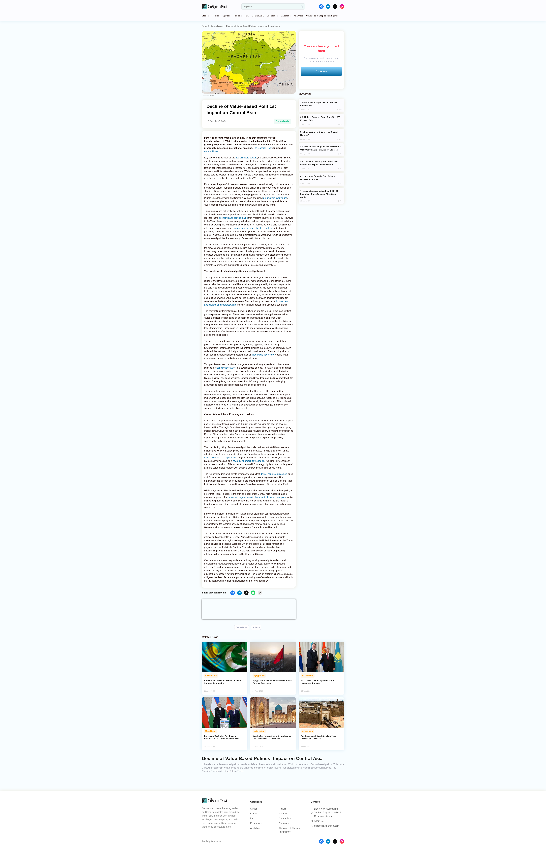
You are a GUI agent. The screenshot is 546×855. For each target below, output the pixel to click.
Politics (215, 16)
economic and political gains (233, 218)
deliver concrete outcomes (273, 474)
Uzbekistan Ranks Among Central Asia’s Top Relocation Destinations (272, 737)
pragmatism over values (275, 198)
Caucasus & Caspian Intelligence (322, 16)
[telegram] (328, 6)
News (204, 26)
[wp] (253, 592)
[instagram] (342, 6)
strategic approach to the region (249, 461)
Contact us (321, 71)
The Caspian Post (262, 148)
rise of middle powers (246, 157)
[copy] (260, 592)
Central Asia (258, 16)
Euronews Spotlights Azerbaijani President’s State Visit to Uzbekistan (221, 737)
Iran (247, 16)
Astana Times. (211, 151)
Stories (205, 16)
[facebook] (321, 6)
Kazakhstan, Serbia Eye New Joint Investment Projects (317, 681)
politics (256, 627)
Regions (238, 16)
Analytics (298, 16)
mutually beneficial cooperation (220, 457)
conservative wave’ (226, 368)
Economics (272, 16)
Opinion (226, 16)
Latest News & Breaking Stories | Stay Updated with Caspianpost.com (327, 812)
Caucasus (286, 16)
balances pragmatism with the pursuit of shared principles (257, 497)
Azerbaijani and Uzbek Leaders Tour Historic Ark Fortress (318, 737)
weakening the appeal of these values (253, 228)
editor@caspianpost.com (326, 826)
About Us (318, 821)
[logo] (215, 6)
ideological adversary (263, 355)
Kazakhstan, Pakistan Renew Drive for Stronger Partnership (222, 681)
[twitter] (335, 6)
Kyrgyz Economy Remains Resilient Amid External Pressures (272, 681)
